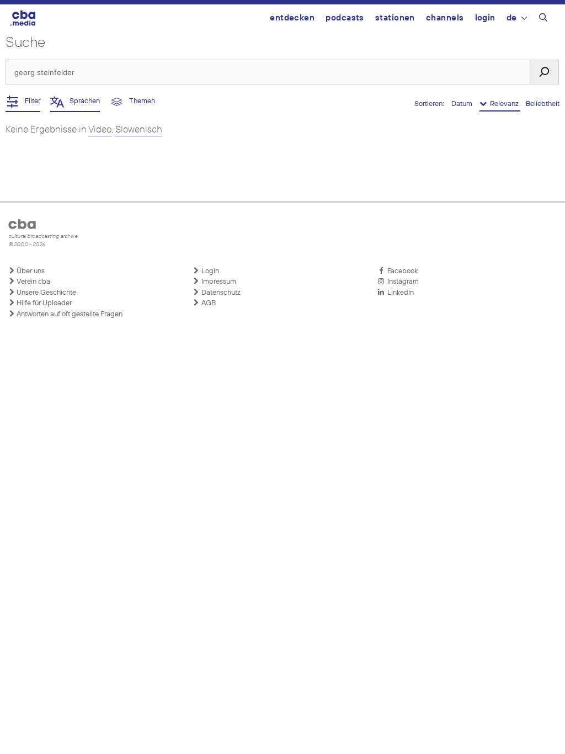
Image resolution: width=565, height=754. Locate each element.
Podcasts (345, 18)
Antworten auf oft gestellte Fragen (68, 314)
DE (512, 18)
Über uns (30, 271)
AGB (208, 303)
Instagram (401, 281)
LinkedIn (399, 292)
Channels (445, 18)
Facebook (401, 271)
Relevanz (503, 104)
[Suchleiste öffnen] (543, 19)
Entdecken (292, 18)
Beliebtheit (542, 104)
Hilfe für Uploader (43, 303)
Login (485, 18)
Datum (462, 104)
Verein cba (32, 281)
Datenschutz (220, 292)
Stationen (395, 18)
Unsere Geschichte (45, 292)
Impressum (218, 281)
